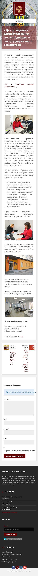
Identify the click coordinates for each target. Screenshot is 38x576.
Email (6, 429)
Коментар (7, 399)
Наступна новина (13, 346)
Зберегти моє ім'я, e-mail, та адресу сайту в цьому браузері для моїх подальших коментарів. (19, 451)
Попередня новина (25, 346)
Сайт (5, 439)
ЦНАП (22, 337)
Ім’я (5, 419)
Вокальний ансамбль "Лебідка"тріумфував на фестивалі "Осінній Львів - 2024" (13, 356)
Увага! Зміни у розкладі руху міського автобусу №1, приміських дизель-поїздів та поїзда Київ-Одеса (25, 360)
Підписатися (10, 534)
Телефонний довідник (9, 512)
